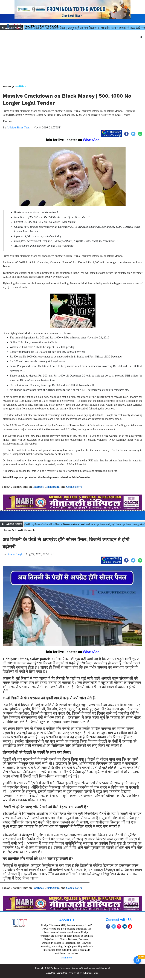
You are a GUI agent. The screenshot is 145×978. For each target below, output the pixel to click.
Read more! (66, 957)
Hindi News (23, 530)
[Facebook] (108, 926)
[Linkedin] (124, 926)
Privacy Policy (75, 972)
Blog (96, 972)
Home (7, 86)
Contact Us (62, 972)
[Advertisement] (72, 57)
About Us (66, 920)
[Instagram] (119, 926)
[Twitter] (113, 926)
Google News (74, 486)
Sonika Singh (14, 554)
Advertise (87, 972)
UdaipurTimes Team (18, 127)
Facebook (38, 486)
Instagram (52, 486)
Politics (20, 86)
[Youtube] (130, 926)
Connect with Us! (120, 919)
